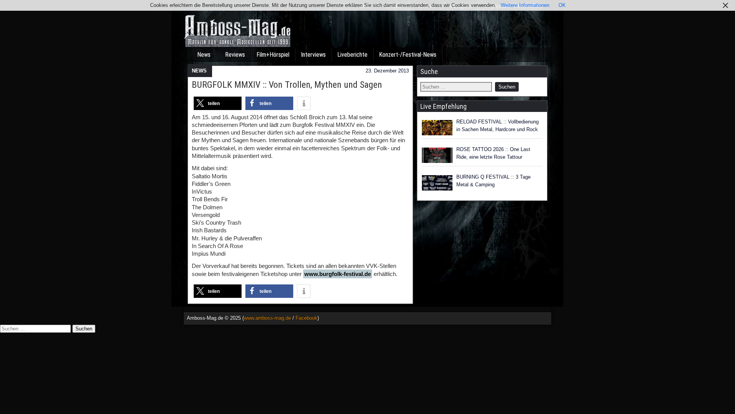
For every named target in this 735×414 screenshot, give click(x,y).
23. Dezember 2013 (387, 71)
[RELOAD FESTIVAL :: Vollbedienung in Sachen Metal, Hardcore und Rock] (437, 127)
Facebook (306, 318)
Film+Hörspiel (272, 54)
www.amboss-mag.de (267, 318)
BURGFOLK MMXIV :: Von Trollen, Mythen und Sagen (287, 84)
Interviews (313, 54)
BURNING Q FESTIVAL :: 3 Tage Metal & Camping (493, 180)
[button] (218, 103)
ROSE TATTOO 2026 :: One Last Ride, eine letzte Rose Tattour (493, 153)
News (204, 54)
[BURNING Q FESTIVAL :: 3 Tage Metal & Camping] (437, 183)
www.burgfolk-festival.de (337, 274)
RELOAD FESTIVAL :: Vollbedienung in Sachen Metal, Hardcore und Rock (497, 125)
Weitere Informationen (525, 5)
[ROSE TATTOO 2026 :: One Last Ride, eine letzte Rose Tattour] (437, 155)
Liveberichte (352, 54)
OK (562, 5)
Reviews (235, 54)
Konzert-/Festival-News (407, 54)
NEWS (199, 71)
